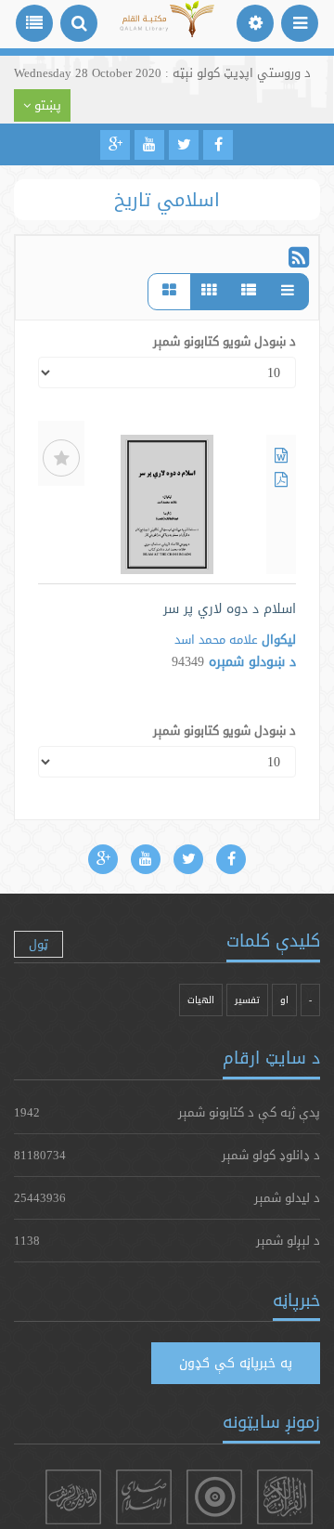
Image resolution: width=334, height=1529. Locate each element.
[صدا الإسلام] (144, 1497)
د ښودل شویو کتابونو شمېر (224, 341)
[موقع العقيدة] (214, 1497)
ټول (38, 944)
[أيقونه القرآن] (285, 1497)
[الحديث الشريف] (73, 1497)
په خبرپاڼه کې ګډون (235, 1363)
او (284, 1000)
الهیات (200, 1000)
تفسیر (247, 1000)
